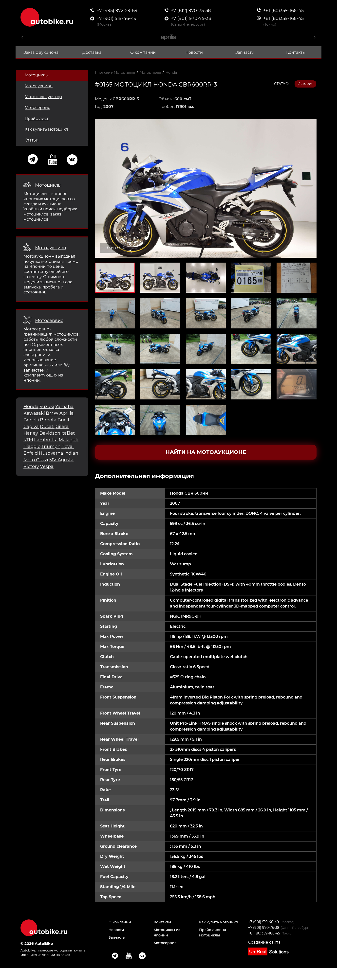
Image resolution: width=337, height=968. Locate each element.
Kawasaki (34, 413)
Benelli (31, 420)
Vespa (47, 466)
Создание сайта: (264, 942)
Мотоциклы (37, 75)
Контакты (296, 52)
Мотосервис (37, 107)
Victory (31, 466)
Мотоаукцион (39, 86)
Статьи (31, 140)
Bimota (48, 420)
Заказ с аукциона (40, 52)
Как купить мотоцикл (46, 129)
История (305, 83)
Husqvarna (51, 453)
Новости (194, 52)
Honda (30, 406)
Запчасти (244, 52)
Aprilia (66, 413)
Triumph (50, 446)
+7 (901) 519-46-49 (263, 922)
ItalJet (68, 433)
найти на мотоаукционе (206, 452)
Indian (71, 453)
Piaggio (31, 446)
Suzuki (46, 406)
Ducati (47, 426)
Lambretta (46, 440)
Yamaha (64, 406)
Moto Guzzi (35, 460)
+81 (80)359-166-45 (264, 933)
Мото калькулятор (43, 96)
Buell (63, 420)
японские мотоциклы (55, 950)
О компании (143, 52)
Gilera (62, 426)
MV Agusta (61, 460)
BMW (52, 413)
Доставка (91, 52)
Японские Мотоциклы (115, 72)
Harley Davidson (41, 433)
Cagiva (31, 426)
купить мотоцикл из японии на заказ (52, 952)
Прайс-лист (37, 118)
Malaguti (68, 440)
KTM (28, 440)
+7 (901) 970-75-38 (263, 927)
